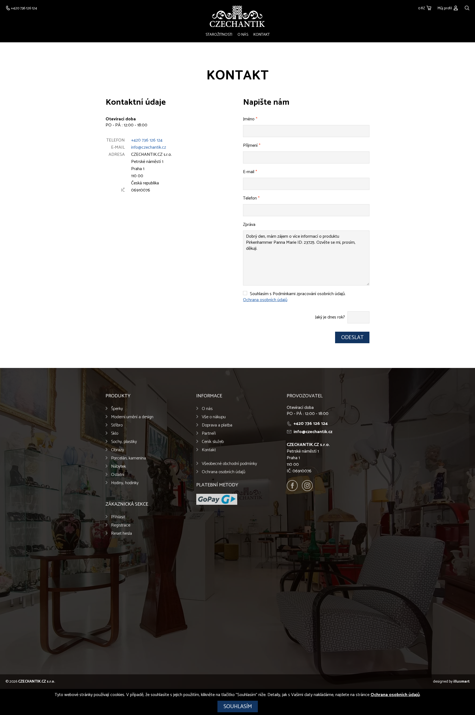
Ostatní (117, 474)
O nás (243, 35)
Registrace (120, 525)
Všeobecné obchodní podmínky (229, 463)
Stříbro (117, 425)
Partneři (209, 433)
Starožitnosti (219, 35)
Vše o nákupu (214, 417)
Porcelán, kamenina (128, 458)
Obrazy (117, 450)
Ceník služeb (213, 441)
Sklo (114, 433)
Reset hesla (121, 533)
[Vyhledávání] (467, 7)
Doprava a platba (217, 425)
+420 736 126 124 (146, 140)
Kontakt (261, 35)
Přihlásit (118, 517)
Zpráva (249, 224)
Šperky (117, 408)
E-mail (250, 172)
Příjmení (251, 145)
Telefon (251, 198)
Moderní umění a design (132, 417)
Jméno (250, 119)
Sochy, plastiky (124, 441)
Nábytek (118, 466)
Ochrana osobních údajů (265, 300)
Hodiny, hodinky (125, 483)
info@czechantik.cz (148, 147)
